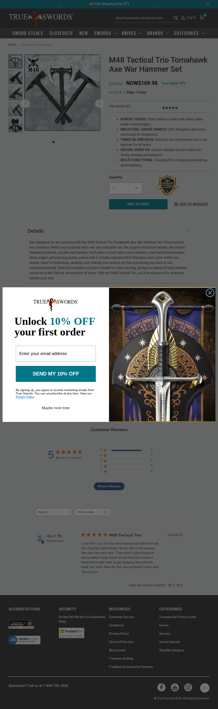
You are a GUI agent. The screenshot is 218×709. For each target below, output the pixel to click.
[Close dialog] (210, 292)
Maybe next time (56, 408)
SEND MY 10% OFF (56, 374)
